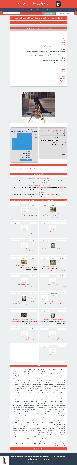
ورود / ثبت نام (48, 13)
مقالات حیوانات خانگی (44, 10)
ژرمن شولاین (18, 169)
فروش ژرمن (46, 169)
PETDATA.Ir (43, 462)
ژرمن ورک (24, 169)
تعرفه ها (36, 10)
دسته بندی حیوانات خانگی (65, 13)
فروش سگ (58, 169)
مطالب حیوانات (53, 10)
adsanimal (30, 462)
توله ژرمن (29, 169)
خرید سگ (64, 169)
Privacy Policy (48, 462)
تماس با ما (30, 10)
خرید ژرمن (52, 169)
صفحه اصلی (70, 10)
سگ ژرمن (40, 169)
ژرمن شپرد (34, 169)
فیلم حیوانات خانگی (62, 10)
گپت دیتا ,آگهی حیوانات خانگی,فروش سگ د (38, 4)
